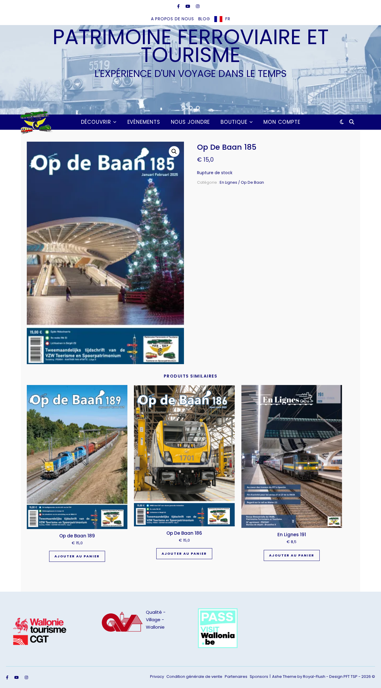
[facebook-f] (179, 6)
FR (227, 19)
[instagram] (197, 6)
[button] (174, 151)
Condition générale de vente (194, 676)
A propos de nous (172, 19)
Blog (204, 19)
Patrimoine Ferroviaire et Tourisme (191, 46)
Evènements (143, 122)
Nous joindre (190, 122)
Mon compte (281, 122)
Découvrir (96, 122)
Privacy (157, 676)
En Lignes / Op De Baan (242, 182)
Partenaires (236, 676)
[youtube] (188, 6)
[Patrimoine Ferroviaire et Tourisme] (35, 122)
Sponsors (259, 676)
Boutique (234, 122)
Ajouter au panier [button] (77, 556)
